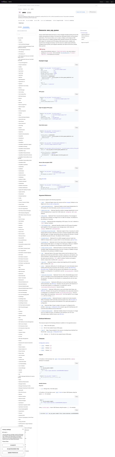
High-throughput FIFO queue (45, 107)
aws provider (20, 37)
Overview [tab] (20, 27)
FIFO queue (41, 91)
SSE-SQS (44, 165)
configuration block (53, 307)
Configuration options (44, 342)
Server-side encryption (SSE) (45, 162)
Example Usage (43, 61)
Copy (76, 64)
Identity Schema (42, 383)
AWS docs (54, 283)
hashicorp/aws (48, 20)
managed (68, 202)
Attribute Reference (45, 318)
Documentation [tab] (26, 27)
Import (41, 354)
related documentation (66, 208)
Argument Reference (45, 195)
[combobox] (82, 12)
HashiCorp (72, 20)
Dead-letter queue (43, 125)
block (58, 359)
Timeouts (41, 338)
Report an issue (84, 42)
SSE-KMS (44, 178)
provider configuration (54, 204)
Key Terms (74, 239)
